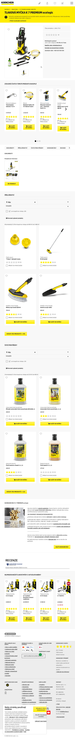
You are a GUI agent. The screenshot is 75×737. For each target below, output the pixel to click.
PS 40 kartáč (43, 259)
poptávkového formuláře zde (61, 524)
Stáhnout (12, 184)
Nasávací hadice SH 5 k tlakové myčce (28, 105)
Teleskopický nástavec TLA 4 (10, 105)
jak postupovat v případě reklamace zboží (47, 537)
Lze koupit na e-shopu (18, 211)
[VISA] (28, 647)
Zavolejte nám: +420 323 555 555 (54, 50)
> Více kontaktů (60, 717)
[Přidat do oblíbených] (9, 29)
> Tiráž (58, 704)
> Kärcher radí (25, 684)
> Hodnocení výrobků (27, 693)
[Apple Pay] (28, 650)
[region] (24, 719)
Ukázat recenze (60, 654)
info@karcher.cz (64, 711)
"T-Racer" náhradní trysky (13, 259)
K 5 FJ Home (9, 596)
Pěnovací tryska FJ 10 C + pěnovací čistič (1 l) (45, 106)
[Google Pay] (23, 650)
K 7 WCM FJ (60, 596)
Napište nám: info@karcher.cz (53, 45)
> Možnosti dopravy (10, 662)
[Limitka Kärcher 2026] (8, 685)
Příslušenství (22, 148)
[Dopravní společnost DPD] (40, 647)
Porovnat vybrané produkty (15, 218)
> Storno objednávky (10, 667)
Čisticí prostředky (37, 148)
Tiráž (24, 732)
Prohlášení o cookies (18, 730)
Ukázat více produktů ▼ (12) (15, 491)
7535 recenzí (59, 652)
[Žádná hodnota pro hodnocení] (52, 35)
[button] (35, 141)
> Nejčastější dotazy (27, 689)
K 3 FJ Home (43, 596)
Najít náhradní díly (62, 547)
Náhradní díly (52, 539)
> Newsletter (25, 687)
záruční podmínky (43, 508)
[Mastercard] (23, 647)
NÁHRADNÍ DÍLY (51, 148)
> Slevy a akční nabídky (11, 647)
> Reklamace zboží (9, 669)
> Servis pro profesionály (45, 700)
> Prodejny (42, 684)
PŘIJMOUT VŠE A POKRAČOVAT (41, 709)
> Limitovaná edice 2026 (11, 649)
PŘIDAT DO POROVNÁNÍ (10, 121)
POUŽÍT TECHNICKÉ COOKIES (41, 715)
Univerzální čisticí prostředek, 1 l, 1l (50, 409)
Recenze (63, 148)
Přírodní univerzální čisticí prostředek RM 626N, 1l (20, 409)
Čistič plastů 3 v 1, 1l (46, 465)
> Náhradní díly (43, 702)
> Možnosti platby (9, 664)
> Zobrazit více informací (62, 672)
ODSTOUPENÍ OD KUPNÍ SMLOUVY (33, 656)
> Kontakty (7, 675)
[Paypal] (32, 647)
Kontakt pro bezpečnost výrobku (54, 48)
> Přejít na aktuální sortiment (17, 21)
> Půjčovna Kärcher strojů (46, 687)
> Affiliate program (27, 691)
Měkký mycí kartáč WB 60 (13, 307)
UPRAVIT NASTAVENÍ (41, 721)
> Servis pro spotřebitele (45, 698)
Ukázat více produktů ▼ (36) (15, 334)
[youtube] (48, 712)
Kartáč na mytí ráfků (46, 307)
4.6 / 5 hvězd (59, 650)
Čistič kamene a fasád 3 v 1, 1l (14, 465)
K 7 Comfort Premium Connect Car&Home (28, 597)
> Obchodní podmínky (10, 660)
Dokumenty (10, 148)
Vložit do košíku (12, 127)
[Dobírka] (32, 650)
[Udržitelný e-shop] (42, 654)
